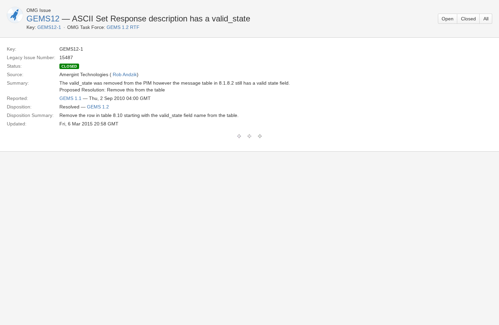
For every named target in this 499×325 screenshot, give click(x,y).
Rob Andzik (125, 74)
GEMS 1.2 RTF (123, 27)
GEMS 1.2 (98, 106)
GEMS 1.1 (70, 98)
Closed (468, 18)
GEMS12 (42, 18)
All (485, 18)
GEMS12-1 (49, 27)
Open (448, 18)
